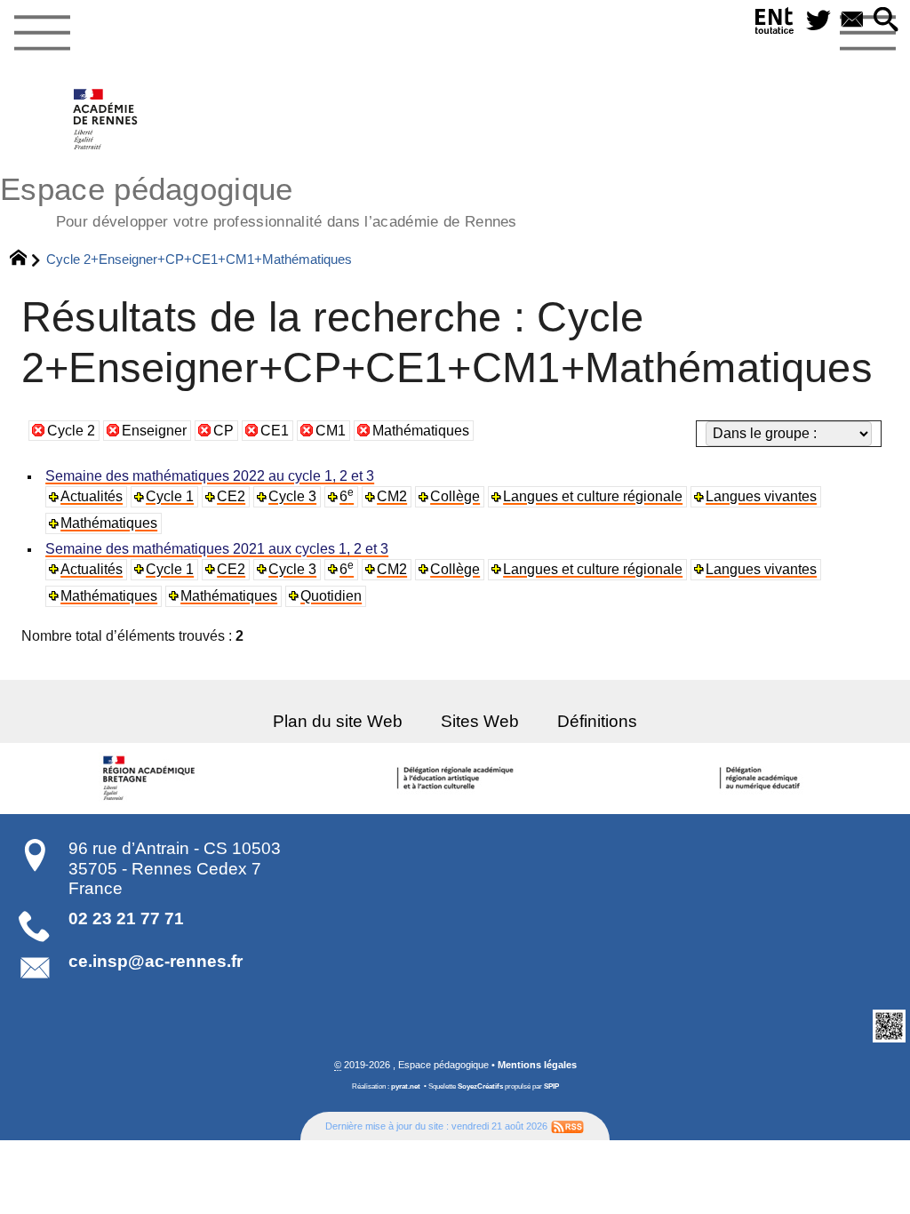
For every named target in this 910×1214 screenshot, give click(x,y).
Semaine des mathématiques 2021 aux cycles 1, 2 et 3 (216, 548)
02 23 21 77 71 (126, 918)
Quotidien (331, 595)
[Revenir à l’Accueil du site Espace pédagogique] (106, 119)
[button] (886, 21)
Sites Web (480, 721)
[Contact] (852, 21)
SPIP (551, 1086)
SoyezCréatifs (480, 1086)
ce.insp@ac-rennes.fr (155, 961)
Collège (455, 496)
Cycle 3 (292, 496)
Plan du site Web (338, 721)
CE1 (274, 430)
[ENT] (775, 24)
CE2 (231, 496)
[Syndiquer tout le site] (567, 1126)
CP (223, 430)
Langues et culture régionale (592, 496)
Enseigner (154, 430)
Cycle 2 (71, 430)
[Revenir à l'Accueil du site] (26, 259)
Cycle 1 (170, 496)
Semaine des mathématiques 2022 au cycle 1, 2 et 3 (209, 475)
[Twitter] (818, 21)
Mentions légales (537, 1064)
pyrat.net (405, 1086)
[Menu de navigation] (42, 34)
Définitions (597, 721)
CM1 (330, 430)
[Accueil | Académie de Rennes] (152, 778)
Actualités (91, 496)
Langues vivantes (761, 496)
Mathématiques (420, 430)
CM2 (392, 496)
